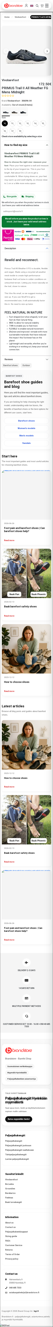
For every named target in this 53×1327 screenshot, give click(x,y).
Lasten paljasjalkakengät (17, 1159)
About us (9, 1223)
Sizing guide (11, 1236)
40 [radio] (5, 123)
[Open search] (37, 5)
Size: (4, 117)
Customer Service (13, 1245)
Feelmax (9, 1198)
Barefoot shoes (26, 421)
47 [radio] (12, 131)
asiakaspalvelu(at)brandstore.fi (24, 1292)
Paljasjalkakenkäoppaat (16, 1232)
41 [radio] (12, 123)
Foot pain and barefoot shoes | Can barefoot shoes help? (23, 929)
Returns (9, 1250)
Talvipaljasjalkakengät (16, 1154)
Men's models (26, 435)
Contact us (10, 1227)
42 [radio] (20, 123)
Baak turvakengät (13, 1202)
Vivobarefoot (11, 1179)
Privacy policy (11, 1259)
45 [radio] (43, 123)
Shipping (29, 196)
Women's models (26, 428)
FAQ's (7, 1241)
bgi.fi (36, 1311)
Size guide (12, 196)
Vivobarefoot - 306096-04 (19, 101)
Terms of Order (12, 1254)
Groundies (10, 1188)
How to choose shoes (16, 682)
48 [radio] (20, 131)
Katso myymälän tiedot (19, 1119)
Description (10, 248)
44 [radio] (35, 123)
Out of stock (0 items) (22, 105)
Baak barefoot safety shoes (20, 606)
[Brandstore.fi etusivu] (18, 1050)
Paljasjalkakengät (13, 1141)
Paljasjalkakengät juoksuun (18, 1145)
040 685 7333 (15, 1288)
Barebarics (10, 1193)
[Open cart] (42, 5)
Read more (9, 540)
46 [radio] (5, 131)
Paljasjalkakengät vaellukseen (19, 1150)
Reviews (9, 359)
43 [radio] (28, 123)
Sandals (26, 443)
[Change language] (31, 6)
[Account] (26, 5)
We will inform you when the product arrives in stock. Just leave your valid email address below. (26, 222)
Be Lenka (9, 1184)
